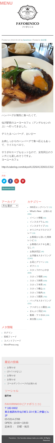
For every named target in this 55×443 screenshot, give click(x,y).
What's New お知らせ (41, 211)
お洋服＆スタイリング (40, 255)
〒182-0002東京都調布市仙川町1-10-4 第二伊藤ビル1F (27, 412)
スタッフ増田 (36, 276)
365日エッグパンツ (39, 207)
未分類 (43, 40)
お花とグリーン (37, 262)
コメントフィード (12, 340)
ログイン (8, 332)
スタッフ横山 (36, 288)
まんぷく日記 (36, 311)
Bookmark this (8, 188)
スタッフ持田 (36, 280)
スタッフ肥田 (36, 296)
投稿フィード (10, 336)
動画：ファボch (37, 315)
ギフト (33, 266)
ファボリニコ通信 (38, 307)
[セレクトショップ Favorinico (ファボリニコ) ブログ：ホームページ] (27, 28)
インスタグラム (37, 221)
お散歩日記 (35, 251)
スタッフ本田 (36, 284)
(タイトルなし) (14, 371)
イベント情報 (36, 217)
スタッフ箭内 (36, 292)
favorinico (27, 40)
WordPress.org (11, 344)
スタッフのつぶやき (39, 270)
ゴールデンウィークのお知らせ (22, 383)
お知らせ (11, 367)
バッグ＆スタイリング (40, 300)
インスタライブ (37, 226)
